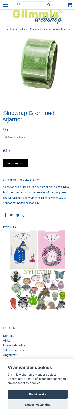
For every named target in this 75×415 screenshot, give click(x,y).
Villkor (7, 340)
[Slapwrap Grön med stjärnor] (37, 69)
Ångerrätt (10, 355)
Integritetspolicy (14, 345)
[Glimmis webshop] (38, 16)
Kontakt (8, 335)
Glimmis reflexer (19, 29)
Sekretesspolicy (13, 350)
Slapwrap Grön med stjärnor (56, 29)
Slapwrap (34, 29)
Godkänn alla (37, 394)
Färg (5, 129)
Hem (5, 29)
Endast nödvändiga (37, 404)
